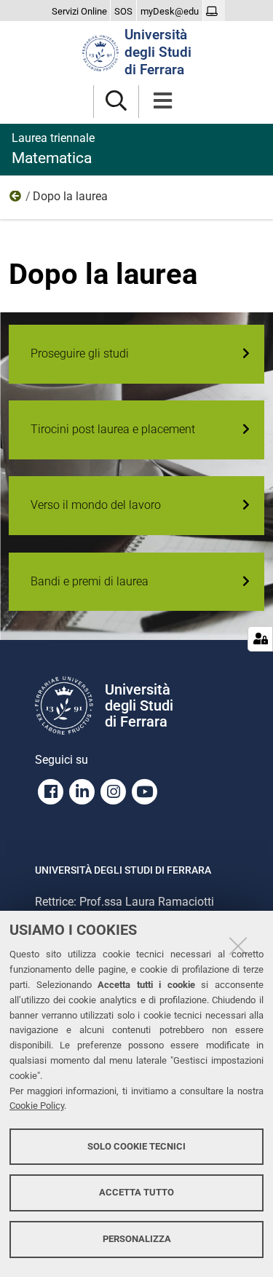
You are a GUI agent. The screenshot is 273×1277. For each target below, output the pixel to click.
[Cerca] (116, 101)
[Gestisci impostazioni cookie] (260, 639)
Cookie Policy (36, 1105)
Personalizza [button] (137, 1238)
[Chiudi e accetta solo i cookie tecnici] (238, 945)
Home (16, 199)
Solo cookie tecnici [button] (136, 1146)
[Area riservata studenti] (213, 11)
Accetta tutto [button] (136, 1192)
